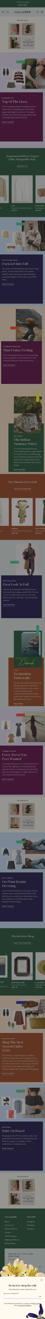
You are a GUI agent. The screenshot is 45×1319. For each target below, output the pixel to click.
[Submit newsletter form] (40, 1296)
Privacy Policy (37, 1303)
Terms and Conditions (24, 1305)
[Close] (41, 1280)
